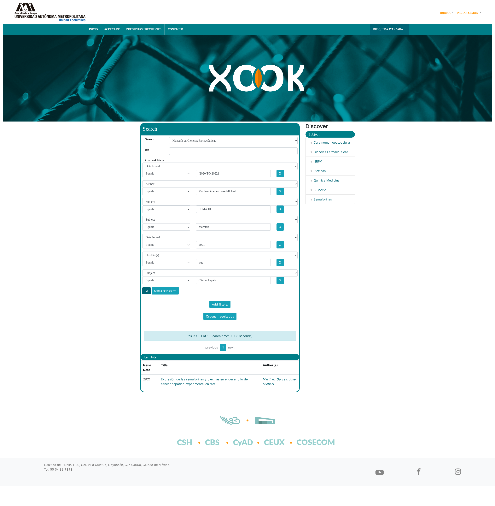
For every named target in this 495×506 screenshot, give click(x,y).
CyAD (243, 443)
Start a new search (165, 290)
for (146, 149)
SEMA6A (320, 190)
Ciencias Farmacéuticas (331, 152)
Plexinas (320, 171)
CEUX (274, 443)
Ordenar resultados (220, 316)
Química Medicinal (327, 180)
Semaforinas (323, 199)
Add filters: (220, 304)
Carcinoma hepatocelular (332, 142)
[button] (447, 13)
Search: (146, 139)
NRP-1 (318, 161)
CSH (184, 443)
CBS (212, 443)
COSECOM (307, 443)
